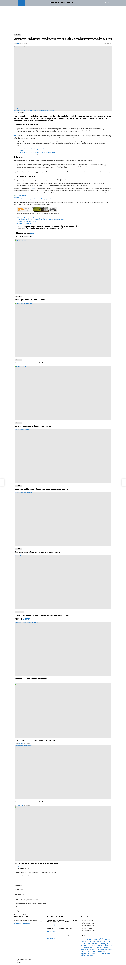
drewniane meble (87, 941)
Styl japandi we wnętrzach (24, 223)
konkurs (89, 943)
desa (95, 939)
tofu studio (94, 953)
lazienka (84, 945)
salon (85, 951)
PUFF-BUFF (96, 949)
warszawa (100, 953)
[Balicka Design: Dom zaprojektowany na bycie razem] (63, 710)
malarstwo (99, 945)
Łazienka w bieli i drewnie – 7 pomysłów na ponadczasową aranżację (41, 489)
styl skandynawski (99, 951)
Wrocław (83, 955)
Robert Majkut (108, 949)
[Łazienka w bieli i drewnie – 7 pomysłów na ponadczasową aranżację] (63, 456)
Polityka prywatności (22, 960)
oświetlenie (105, 947)
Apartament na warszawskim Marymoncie (31, 679)
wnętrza (106, 953)
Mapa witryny (19, 962)
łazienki (32, 188)
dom (82, 941)
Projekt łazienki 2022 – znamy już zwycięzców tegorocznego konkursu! (42, 615)
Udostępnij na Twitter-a (47, 110)
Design (100, 938)
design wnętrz (108, 939)
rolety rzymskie (88, 932)
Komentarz (18, 885)
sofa (87, 951)
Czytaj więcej (51, 925)
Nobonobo (99, 947)
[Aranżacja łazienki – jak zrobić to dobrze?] (63, 266)
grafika (82, 943)
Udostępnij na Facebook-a (34, 110)
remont (102, 949)
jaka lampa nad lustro (89, 922)
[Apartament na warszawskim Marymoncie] (63, 649)
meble (105, 945)
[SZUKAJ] (111, 3)
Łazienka (16, 135)
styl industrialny (91, 951)
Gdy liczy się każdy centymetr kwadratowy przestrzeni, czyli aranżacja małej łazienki (40, 219)
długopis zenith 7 (88, 920)
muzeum (94, 947)
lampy (105, 943)
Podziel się (17, 109)
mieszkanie (86, 947)
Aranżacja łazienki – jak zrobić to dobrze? (31, 300)
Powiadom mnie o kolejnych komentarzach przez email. (31, 903)
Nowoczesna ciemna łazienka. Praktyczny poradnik (35, 363)
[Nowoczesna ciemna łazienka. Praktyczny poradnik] (63, 330)
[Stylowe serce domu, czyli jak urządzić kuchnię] (63, 393)
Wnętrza (18, 296)
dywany (101, 941)
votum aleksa (87, 927)
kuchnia (94, 943)
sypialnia (85, 953)
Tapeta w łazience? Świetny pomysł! (27, 221)
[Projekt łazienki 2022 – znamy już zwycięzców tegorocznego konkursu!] (63, 582)
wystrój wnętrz (90, 955)
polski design (89, 949)
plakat (82, 949)
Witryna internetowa (20, 899)
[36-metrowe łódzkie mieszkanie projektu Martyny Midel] (63, 833)
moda (91, 947)
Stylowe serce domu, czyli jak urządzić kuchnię (33, 426)
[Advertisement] (63, 18)
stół (104, 951)
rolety (82, 951)
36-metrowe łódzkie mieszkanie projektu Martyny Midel (36, 863)
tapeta (90, 953)
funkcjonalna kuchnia (89, 930)
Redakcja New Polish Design (23, 959)
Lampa (100, 943)
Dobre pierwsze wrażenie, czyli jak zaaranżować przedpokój (38, 552)
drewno (94, 941)
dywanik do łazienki (89, 923)
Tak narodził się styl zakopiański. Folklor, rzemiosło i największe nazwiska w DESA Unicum (62, 920)
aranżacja (67, 137)
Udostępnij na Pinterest (20, 110)
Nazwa (17, 889)
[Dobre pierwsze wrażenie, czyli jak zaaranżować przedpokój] (63, 519)
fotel (105, 941)
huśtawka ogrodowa (89, 925)
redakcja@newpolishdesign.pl (22, 923)
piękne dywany (88, 928)
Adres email (18, 894)
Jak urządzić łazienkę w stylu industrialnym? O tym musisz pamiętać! (36, 218)
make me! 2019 (92, 945)
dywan (98, 941)
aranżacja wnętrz (87, 939)
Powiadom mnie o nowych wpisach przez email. (29, 906)
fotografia (108, 941)
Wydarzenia (19, 612)
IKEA (85, 943)
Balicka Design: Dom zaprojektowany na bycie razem (35, 740)
